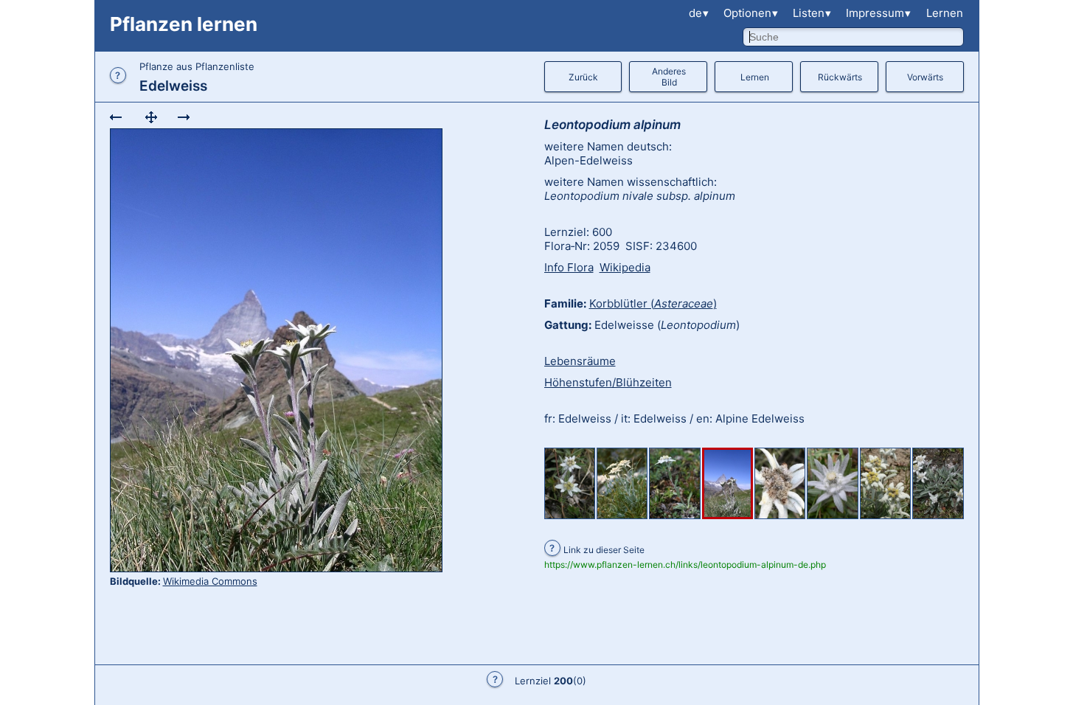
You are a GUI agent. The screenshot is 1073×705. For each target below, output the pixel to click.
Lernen (944, 13)
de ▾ (699, 13)
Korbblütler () (653, 303)
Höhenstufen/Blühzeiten (608, 382)
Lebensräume (580, 361)
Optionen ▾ (750, 13)
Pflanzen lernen (183, 24)
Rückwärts (840, 77)
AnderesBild (669, 77)
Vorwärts (925, 77)
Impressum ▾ (878, 13)
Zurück (583, 77)
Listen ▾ (812, 13)
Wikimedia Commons (210, 581)
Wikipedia (625, 267)
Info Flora (569, 267)
